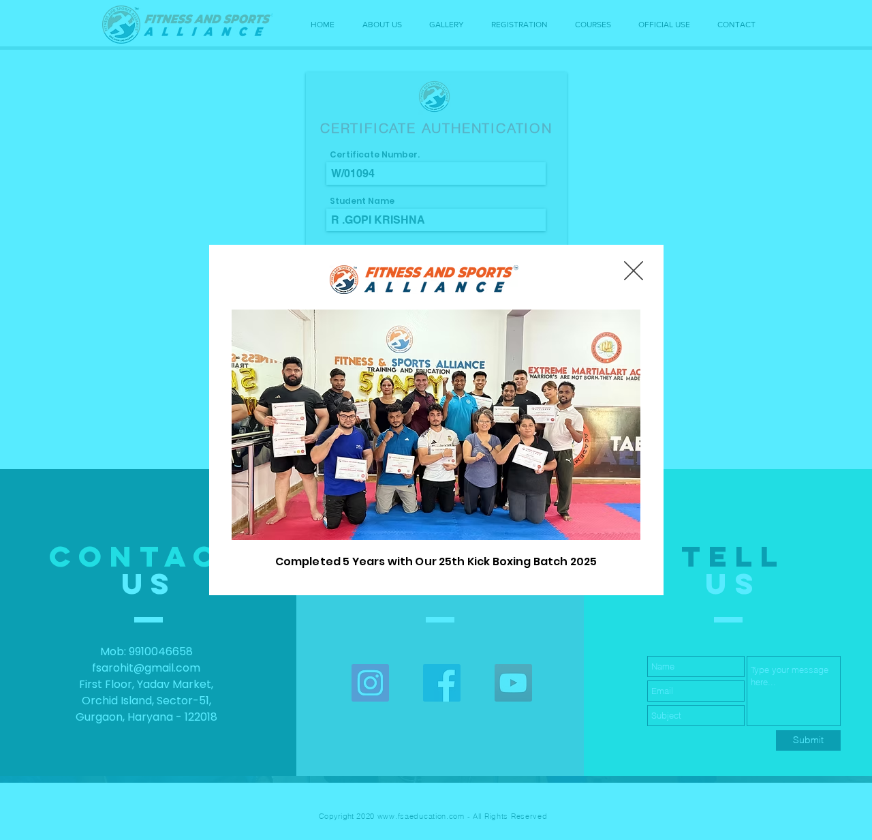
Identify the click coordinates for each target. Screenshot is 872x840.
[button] (633, 270)
